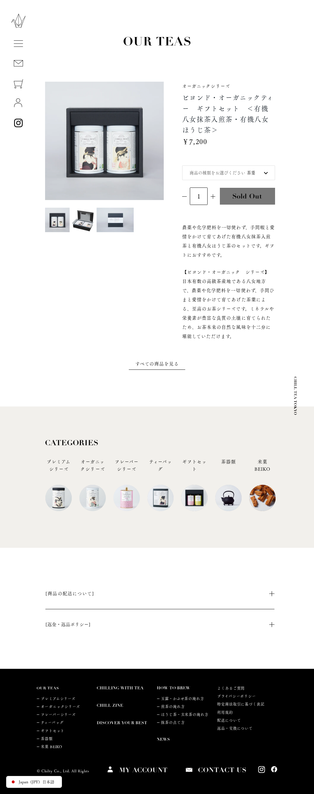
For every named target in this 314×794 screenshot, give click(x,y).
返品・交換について (235, 728)
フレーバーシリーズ (58, 715)
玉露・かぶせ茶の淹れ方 (182, 699)
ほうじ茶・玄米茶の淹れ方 (185, 715)
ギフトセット (52, 731)
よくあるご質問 (231, 688)
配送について (229, 720)
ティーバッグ (52, 722)
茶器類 (47, 739)
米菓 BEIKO (51, 747)
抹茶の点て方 (173, 722)
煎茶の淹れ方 (173, 707)
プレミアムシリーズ (58, 699)
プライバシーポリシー (236, 696)
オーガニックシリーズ (60, 707)
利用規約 (225, 712)
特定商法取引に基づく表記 (241, 704)
